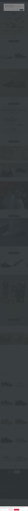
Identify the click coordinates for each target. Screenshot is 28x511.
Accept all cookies (16, 509)
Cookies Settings (11, 509)
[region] (14, 508)
